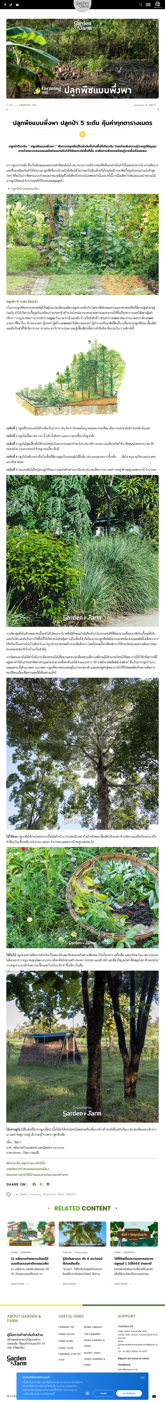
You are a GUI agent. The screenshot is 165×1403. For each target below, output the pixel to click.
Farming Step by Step (70, 1356)
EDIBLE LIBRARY (93, 1327)
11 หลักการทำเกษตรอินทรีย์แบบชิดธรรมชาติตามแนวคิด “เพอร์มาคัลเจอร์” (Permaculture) (30, 1266)
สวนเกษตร (49, 1194)
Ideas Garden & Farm (94, 1343)
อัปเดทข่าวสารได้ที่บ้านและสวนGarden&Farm (37, 1174)
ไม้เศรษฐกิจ (81, 1252)
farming (35, 1194)
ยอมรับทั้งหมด (129, 1393)
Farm (23, 1194)
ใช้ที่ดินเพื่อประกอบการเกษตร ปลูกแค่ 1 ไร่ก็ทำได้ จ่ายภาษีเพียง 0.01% (133, 1263)
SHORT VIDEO (92, 1353)
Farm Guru (66, 1341)
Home (10, 105)
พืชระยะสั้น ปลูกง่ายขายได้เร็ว (26, 1163)
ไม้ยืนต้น (70, 1194)
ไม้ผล (60, 1194)
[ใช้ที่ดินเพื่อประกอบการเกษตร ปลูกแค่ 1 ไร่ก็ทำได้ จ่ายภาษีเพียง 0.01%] (134, 1234)
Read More (17, 1283)
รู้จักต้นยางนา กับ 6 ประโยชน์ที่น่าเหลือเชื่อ (82, 1261)
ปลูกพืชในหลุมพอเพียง (25, 188)
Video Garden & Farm (94, 1361)
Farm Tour (66, 1348)
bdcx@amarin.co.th (128, 1369)
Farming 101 (28, 105)
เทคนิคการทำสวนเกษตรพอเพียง (27, 1168)
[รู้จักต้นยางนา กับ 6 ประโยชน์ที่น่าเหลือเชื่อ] (82, 1234)
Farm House (67, 1334)
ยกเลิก (104, 1393)
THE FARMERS (92, 1334)
